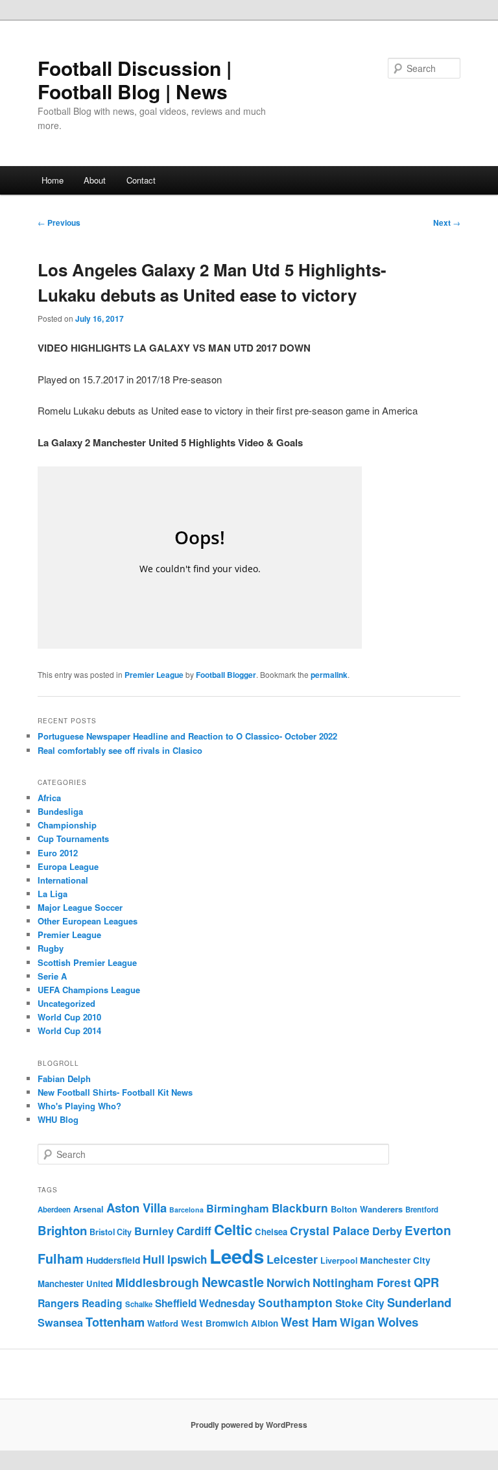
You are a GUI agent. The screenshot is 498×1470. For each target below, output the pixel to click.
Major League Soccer (80, 907)
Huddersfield (113, 1259)
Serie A (52, 976)
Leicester (292, 1259)
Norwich (288, 1282)
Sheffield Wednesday (205, 1303)
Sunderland (419, 1302)
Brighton (62, 1230)
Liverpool (338, 1260)
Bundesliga (60, 811)
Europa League (68, 866)
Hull (154, 1259)
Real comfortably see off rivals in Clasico (120, 750)
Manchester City (395, 1259)
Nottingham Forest (362, 1282)
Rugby (51, 948)
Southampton (295, 1302)
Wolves (397, 1322)
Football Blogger (226, 675)
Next (446, 222)
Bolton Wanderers (367, 1209)
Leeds (236, 1256)
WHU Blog (58, 1119)
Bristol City (110, 1232)
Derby (387, 1230)
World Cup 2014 (69, 1030)
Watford (162, 1323)
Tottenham (115, 1322)
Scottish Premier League (87, 962)
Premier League (154, 675)
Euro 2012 (58, 853)
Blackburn (300, 1208)
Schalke (138, 1304)
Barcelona (186, 1209)
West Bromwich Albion (229, 1323)
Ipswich (187, 1259)
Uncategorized (66, 1003)
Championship (67, 825)
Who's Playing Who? (79, 1106)
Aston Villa (136, 1207)
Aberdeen (54, 1209)
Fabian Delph (64, 1078)
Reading (102, 1302)
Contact (141, 180)
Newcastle (233, 1282)
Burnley (154, 1230)
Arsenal (88, 1209)
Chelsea (271, 1231)
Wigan (357, 1322)
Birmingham (237, 1208)
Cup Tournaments (73, 838)
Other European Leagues (87, 921)
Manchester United (75, 1283)
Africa (49, 797)
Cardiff (193, 1230)
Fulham (61, 1258)
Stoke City (360, 1302)
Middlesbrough (157, 1282)
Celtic (233, 1229)
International (63, 880)
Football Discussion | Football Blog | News (134, 79)
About (95, 180)
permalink (329, 675)
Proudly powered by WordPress (249, 1424)
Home (53, 180)
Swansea (60, 1322)
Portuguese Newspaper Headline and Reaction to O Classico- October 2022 (187, 736)
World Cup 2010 (69, 1017)
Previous (59, 222)
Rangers (58, 1302)
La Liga (52, 893)
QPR (426, 1282)
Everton (428, 1230)
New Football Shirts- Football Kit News (115, 1092)
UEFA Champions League (89, 989)
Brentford (421, 1209)
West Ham (309, 1322)
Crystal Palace (330, 1230)
